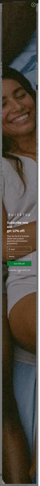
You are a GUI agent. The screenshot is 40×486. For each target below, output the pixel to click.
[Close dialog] (33, 5)
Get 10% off (19, 263)
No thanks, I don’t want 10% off (19, 271)
